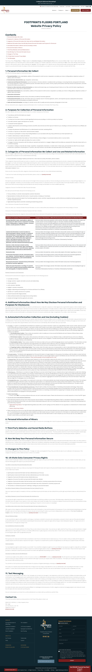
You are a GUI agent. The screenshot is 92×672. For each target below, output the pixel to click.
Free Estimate (86, 10)
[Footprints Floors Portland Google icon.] (90, 6)
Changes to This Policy (12, 54)
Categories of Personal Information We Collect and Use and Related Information (26, 41)
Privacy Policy (63, 657)
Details (79, 670)
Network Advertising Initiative (16, 408)
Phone (60, 629)
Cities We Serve (25, 647)
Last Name (74, 626)
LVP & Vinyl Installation (26, 626)
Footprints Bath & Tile (45, 661)
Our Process (8, 638)
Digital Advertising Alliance (15, 404)
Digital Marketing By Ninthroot (62, 670)
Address (60, 633)
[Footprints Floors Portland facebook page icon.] (86, 6)
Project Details (61, 643)
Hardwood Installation (10, 626)
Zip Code (60, 636)
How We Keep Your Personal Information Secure (18, 52)
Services (54, 10)
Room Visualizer (75, 6)
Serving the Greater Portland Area (49, 6)
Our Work (68, 6)
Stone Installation (9, 631)
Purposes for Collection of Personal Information (18, 39)
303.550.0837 (43, 557)
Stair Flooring (24, 631)
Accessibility (47, 670)
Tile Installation (24, 622)
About (66, 10)
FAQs (6, 640)
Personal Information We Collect (15, 37)
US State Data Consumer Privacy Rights (16, 56)
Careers (22, 640)
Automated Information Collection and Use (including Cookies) (22, 45)
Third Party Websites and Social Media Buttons (18, 49)
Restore (83, 6)
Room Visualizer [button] (10, 669)
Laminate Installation (10, 628)
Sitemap (52, 670)
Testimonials (23, 638)
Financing (62, 6)
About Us (8, 635)
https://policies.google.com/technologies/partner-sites (43, 357)
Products (61, 10)
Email (74, 629)
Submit (72, 660)
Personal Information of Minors (14, 47)
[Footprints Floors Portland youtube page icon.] (46, 636)
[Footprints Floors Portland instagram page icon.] (87, 6)
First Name (60, 626)
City (73, 633)
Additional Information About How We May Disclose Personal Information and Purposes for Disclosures (31, 43)
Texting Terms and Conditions (65, 649)
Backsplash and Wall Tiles (26, 628)
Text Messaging (11, 58)
